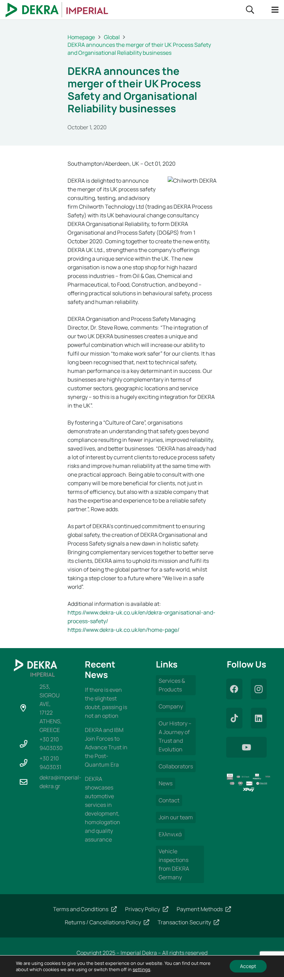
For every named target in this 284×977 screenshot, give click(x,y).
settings (141, 969)
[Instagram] (259, 689)
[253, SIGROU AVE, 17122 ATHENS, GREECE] (26, 708)
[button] (250, 10)
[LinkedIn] (259, 718)
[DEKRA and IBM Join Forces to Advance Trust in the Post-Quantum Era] (106, 747)
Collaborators (176, 766)
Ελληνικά (170, 834)
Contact (169, 800)
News (165, 783)
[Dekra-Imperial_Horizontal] (57, 10)
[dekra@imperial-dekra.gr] (26, 782)
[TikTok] (234, 718)
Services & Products (172, 685)
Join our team (176, 817)
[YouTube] (246, 747)
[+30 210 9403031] (26, 763)
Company (171, 706)
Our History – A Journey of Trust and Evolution (175, 736)
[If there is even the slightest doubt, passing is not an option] (106, 703)
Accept (248, 966)
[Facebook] (234, 689)
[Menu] (275, 9)
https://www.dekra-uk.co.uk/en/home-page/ (123, 630)
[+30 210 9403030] (26, 743)
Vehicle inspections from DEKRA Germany (174, 864)
